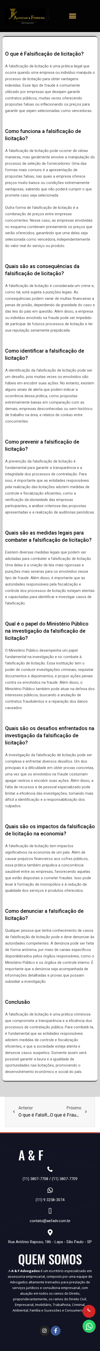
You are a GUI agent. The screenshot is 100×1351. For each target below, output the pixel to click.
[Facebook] (56, 1331)
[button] (72, 16)
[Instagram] (44, 1331)
